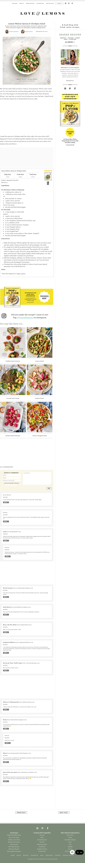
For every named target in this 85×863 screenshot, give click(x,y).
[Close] (59, 408)
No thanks (42, 436)
